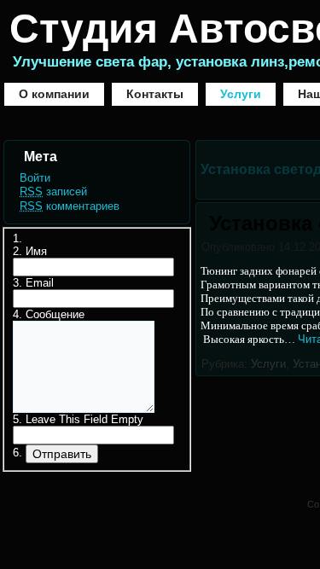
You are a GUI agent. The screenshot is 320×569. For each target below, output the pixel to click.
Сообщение (55, 314)
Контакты (154, 94)
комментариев (69, 206)
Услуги (240, 94)
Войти (35, 177)
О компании (54, 94)
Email (40, 282)
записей (53, 191)
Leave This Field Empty (84, 419)
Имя (36, 251)
